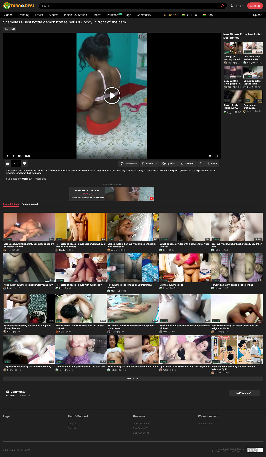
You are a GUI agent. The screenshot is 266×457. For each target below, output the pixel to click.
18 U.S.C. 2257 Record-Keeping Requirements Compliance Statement (228, 450)
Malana (26, 179)
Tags (128, 14)
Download (188, 163)
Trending (23, 14)
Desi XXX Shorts (141, 432)
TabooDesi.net (23, 450)
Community (144, 14)
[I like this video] (8, 163)
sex (6, 29)
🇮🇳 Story (208, 14)
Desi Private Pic (141, 428)
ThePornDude (205, 423)
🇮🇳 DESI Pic (189, 14)
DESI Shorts (168, 14)
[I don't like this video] (24, 163)
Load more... (133, 378)
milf (13, 29)
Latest (39, 14)
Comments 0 (130, 163)
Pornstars (113, 14)
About (213, 163)
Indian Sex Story (141, 423)
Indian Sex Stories (75, 14)
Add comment (244, 392)
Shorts (97, 14)
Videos (8, 14)
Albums (53, 14)
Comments (17, 391)
